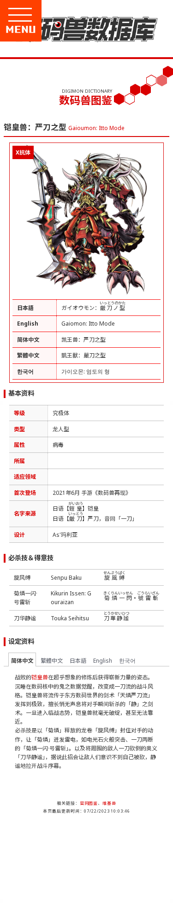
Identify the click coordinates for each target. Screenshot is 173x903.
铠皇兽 (39, 677)
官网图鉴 (89, 803)
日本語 (78, 661)
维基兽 (109, 803)
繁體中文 (52, 661)
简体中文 (22, 661)
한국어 (127, 661)
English (102, 661)
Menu (51, 29)
